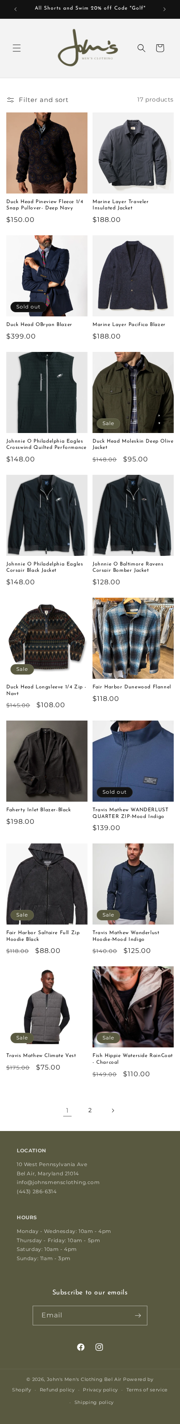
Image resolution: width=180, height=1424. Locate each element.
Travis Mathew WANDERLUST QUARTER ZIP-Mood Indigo (130, 813)
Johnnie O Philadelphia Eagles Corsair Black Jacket (44, 567)
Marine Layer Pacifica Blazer (129, 324)
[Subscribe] (138, 1315)
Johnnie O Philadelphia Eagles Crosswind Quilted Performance (46, 445)
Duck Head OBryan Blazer (39, 324)
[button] (17, 48)
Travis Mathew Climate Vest (41, 1055)
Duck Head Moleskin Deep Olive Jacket (133, 445)
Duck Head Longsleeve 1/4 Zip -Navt (46, 690)
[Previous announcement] (15, 9)
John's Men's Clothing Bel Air (84, 1379)
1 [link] (67, 1110)
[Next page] (112, 1110)
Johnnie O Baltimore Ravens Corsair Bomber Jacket (128, 567)
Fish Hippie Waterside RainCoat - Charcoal (133, 1059)
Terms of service (147, 1390)
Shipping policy (94, 1402)
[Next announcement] (164, 9)
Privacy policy (100, 1390)
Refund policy (57, 1390)
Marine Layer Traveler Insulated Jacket (121, 205)
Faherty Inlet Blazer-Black (38, 810)
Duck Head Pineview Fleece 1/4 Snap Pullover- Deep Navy (44, 205)
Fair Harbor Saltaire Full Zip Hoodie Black (43, 936)
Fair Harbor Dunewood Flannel (132, 687)
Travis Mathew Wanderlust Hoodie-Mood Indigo (126, 936)
